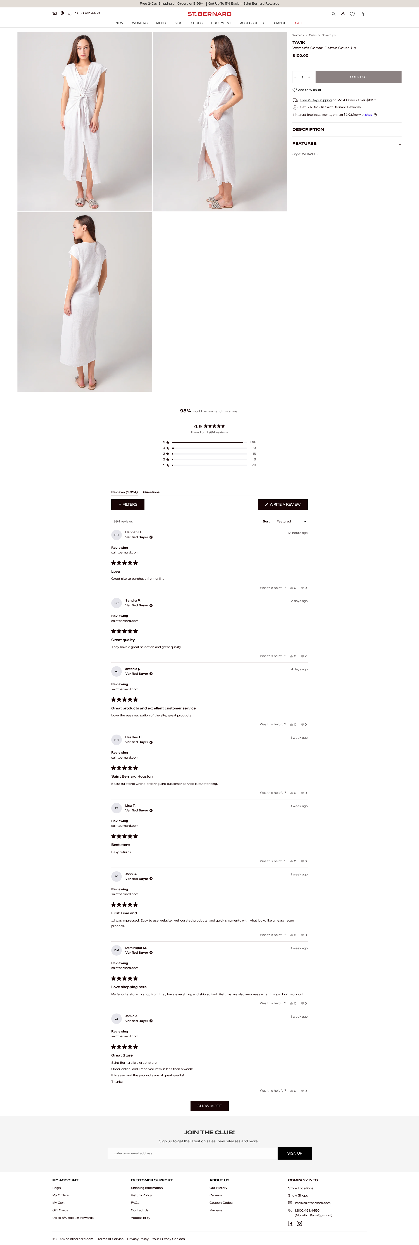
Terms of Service (111, 1239)
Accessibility (140, 1218)
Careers (216, 1195)
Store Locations (300, 1188)
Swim (312, 35)
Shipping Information (147, 1188)
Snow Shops (298, 1195)
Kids (178, 23)
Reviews (216, 1210)
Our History (218, 1188)
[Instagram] (299, 1223)
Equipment (221, 23)
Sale (299, 23)
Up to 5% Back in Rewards (73, 1218)
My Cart (58, 1203)
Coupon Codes (221, 1203)
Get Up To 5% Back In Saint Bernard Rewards (243, 3)
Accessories (252, 23)
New (119, 23)
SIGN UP (294, 1153)
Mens (161, 23)
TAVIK (298, 42)
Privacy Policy (138, 1239)
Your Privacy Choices (168, 1239)
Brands (279, 23)
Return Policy (141, 1195)
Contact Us (140, 1210)
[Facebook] (290, 1223)
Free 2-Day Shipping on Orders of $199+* (172, 3)
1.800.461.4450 (307, 1210)
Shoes (197, 23)
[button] (209, 442)
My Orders (60, 1195)
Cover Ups (329, 35)
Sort (267, 521)
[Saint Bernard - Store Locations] (62, 13)
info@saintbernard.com (313, 1203)
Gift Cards (60, 1210)
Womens (140, 23)
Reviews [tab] (124, 493)
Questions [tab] (151, 493)
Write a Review (288, 506)
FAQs (135, 1203)
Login (56, 1188)
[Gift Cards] (54, 13)
